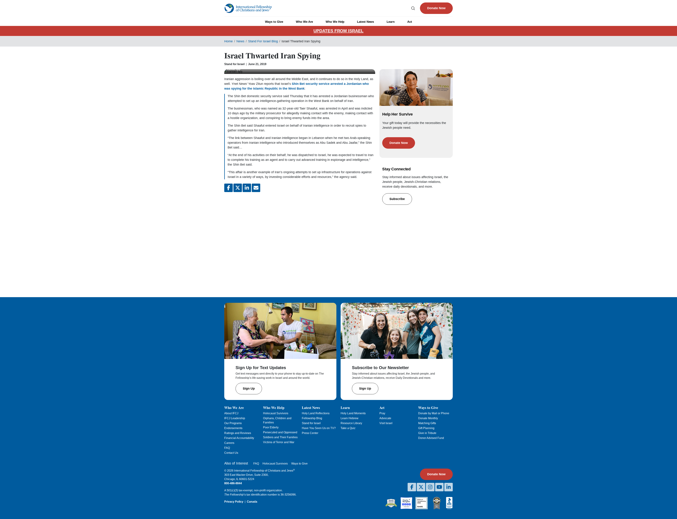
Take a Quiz (348, 428)
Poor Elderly (271, 427)
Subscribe (397, 199)
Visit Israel (385, 423)
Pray (382, 413)
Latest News (365, 21)
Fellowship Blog (312, 418)
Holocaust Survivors (275, 413)
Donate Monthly (428, 418)
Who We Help (335, 21)
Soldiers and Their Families (280, 437)
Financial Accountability (239, 437)
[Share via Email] (256, 188)
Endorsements (233, 428)
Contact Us (231, 452)
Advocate (385, 418)
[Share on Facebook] (228, 188)
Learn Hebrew (349, 418)
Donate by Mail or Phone (433, 413)
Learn (391, 21)
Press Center (310, 433)
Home (228, 41)
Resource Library (351, 423)
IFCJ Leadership (234, 418)
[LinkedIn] (448, 487)
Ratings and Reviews (237, 433)
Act (409, 21)
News (240, 41)
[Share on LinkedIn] (247, 188)
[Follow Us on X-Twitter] (421, 487)
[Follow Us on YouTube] (439, 487)
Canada (252, 501)
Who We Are (304, 21)
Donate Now (436, 8)
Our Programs (233, 423)
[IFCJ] (248, 8)
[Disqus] (299, 242)
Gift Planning (426, 428)
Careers (229, 442)
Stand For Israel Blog (263, 41)
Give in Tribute (427, 433)
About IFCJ (231, 413)
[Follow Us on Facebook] (412, 487)
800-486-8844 (233, 483)
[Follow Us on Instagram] (430, 487)
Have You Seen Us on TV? (319, 428)
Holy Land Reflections (316, 413)
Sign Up (249, 388)
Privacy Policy (233, 501)
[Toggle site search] (413, 8)
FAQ (227, 447)
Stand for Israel (311, 423)
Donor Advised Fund (431, 437)
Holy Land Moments (353, 413)
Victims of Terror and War (278, 442)
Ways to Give (274, 21)
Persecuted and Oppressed (280, 432)
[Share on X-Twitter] (237, 188)
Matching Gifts (427, 423)
